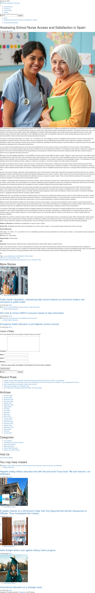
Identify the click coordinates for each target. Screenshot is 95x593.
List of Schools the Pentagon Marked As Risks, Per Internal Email (23, 388)
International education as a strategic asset (16, 386)
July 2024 (6, 431)
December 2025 (8, 399)
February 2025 (8, 418)
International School (9, 444)
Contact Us (7, 9)
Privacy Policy (8, 10)
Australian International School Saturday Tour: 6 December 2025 (20, 260)
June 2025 (7, 410)
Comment (3, 351)
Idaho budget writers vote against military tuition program (20, 384)
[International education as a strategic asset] (14, 568)
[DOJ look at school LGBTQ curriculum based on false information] (20, 307)
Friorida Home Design (6, 458)
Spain (31, 256)
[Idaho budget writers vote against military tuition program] (14, 531)
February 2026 (8, 395)
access (6, 256)
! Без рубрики (8, 440)
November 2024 (8, 423)
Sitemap (6, 12)
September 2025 (9, 405)
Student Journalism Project (11, 450)
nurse (16, 256)
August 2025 (7, 407)
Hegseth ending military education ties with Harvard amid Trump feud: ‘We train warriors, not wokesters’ (34, 380)
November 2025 (8, 401)
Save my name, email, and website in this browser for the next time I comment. (26, 365)
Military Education (9, 446)
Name (2, 354)
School (27, 256)
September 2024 (9, 427)
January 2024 (8, 433)
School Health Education (11, 23)
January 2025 (8, 420)
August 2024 (7, 429)
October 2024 (8, 425)
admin (11, 31)
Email (2, 358)
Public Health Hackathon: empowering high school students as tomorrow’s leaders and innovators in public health (42, 300)
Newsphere (22, 592)
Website (2, 362)
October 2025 (8, 403)
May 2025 (7, 412)
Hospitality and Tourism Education (14, 442)
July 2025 (6, 409)
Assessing (11, 256)
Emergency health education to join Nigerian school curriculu (29, 324)
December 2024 (8, 422)
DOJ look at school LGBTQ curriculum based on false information (32, 312)
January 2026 (8, 397)
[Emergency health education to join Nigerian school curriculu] (18, 318)
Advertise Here (8, 7)
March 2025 (7, 416)
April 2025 (7, 414)
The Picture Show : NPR (10, 258)
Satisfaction (21, 256)
